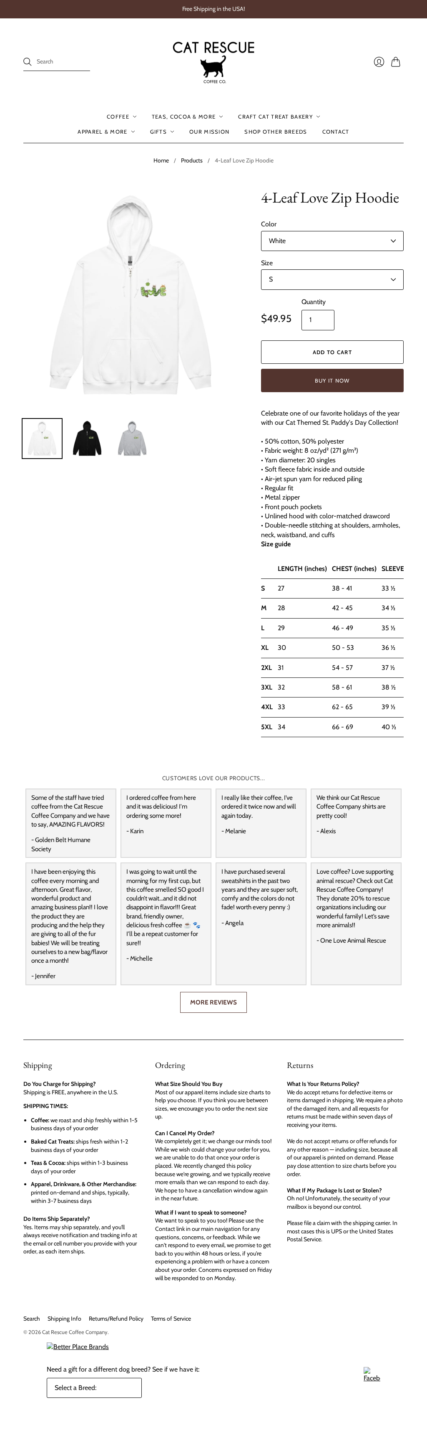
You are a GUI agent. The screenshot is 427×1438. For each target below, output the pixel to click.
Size (267, 263)
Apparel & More (102, 131)
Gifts (158, 131)
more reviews (213, 1002)
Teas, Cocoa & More (184, 116)
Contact (335, 131)
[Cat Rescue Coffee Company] (214, 62)
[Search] (27, 62)
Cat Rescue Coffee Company (75, 1332)
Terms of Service (171, 1318)
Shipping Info (64, 1318)
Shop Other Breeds (275, 131)
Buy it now (332, 380)
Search (31, 1318)
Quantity (313, 302)
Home (161, 160)
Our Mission (209, 131)
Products (192, 160)
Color (268, 224)
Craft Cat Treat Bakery (275, 116)
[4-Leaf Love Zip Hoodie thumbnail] (42, 438)
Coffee (118, 116)
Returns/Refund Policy (116, 1318)
